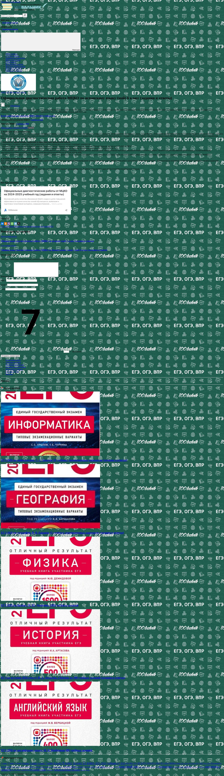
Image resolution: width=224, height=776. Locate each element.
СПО (10, 767)
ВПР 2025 (133, 763)
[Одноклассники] (5, 223)
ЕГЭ (140, 763)
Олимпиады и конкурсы (15, 58)
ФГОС (14, 767)
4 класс (25, 763)
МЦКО (51, 226)
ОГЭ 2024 (192, 763)
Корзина (9, 374)
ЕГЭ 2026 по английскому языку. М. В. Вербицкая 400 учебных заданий (46, 750)
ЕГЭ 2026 (165, 763)
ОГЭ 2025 (199, 763)
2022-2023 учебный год (107, 763)
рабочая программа (198, 767)
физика (83, 770)
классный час (128, 766)
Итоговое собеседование (15, 67)
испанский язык (41, 226)
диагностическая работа (25, 226)
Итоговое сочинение (14, 69)
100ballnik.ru (15, 106)
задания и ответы (10, 22)
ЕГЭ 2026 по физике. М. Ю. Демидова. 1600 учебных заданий (39, 605)
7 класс (49, 763)
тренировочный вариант (67, 769)
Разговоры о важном (14, 71)
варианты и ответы (32, 767)
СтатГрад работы (12, 56)
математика (165, 766)
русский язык (38, 769)
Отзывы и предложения (16, 367)
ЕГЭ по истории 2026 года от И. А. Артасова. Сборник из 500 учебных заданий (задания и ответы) (63, 677)
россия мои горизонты (20, 770)
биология (21, 767)
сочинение (49, 770)
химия (88, 770)
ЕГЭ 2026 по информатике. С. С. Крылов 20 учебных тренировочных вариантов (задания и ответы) (64, 460)
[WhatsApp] (12, 223)
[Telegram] (15, 223)
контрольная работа (144, 767)
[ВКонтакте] (2, 223)
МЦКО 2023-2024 (182, 763)
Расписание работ (13, 360)
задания (101, 766)
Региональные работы (14, 64)
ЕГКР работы (11, 62)
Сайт (3, 289)
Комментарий (7, 276)
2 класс (11, 763)
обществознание (178, 767)
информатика (109, 767)
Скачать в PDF (36, 120)
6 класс (4, 226)
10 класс (77, 763)
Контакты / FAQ (12, 372)
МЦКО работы (12, 54)
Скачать (31, 128)
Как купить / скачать (14, 369)
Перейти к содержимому (11, 2)
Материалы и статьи (18, 92)
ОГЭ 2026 (207, 763)
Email (4, 285)
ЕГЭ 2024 (146, 763)
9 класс (67, 763)
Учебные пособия (13, 362)
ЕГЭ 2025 (156, 763)
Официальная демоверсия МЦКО (14, 128)
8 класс (58, 763)
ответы (187, 766)
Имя (3, 280)
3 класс (18, 763)
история (116, 767)
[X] (18, 223)
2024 (127, 763)
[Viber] (8, 223)
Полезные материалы (15, 365)
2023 (122, 763)
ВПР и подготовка (13, 60)
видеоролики (45, 767)
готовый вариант (57, 767)
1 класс (4, 763)
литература (154, 767)
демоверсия (11, 226)
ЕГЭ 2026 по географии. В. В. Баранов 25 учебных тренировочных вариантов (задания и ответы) (62, 532)
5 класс (33, 763)
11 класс (89, 763)
